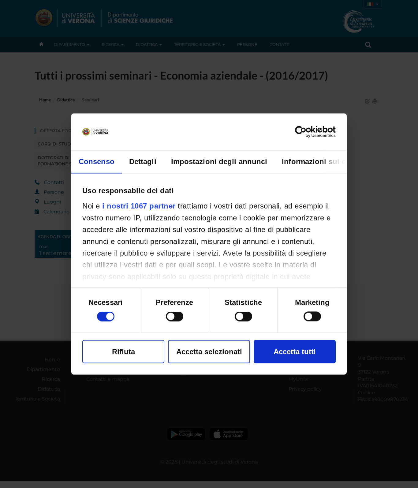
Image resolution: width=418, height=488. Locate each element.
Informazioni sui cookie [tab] (323, 161)
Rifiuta (123, 351)
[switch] (174, 316)
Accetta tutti (295, 351)
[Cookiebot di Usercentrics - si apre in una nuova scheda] (309, 132)
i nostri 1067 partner (139, 206)
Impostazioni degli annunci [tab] (219, 161)
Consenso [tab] (96, 161)
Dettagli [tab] (142, 161)
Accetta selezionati (209, 351)
